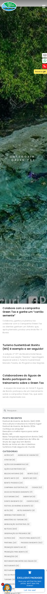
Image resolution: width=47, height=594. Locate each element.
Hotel (8, 510)
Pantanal (10, 543)
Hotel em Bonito (26, 510)
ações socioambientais (16, 464)
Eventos (32, 501)
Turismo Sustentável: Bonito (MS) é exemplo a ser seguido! (23, 347)
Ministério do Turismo (15, 519)
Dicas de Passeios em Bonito (18, 492)
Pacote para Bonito (29, 538)
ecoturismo (11, 496)
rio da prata (11, 575)
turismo (10, 579)
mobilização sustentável (17, 524)
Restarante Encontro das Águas (20, 561)
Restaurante (11, 566)
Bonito (33, 473)
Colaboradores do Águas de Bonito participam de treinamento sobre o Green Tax (23, 379)
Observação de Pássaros (17, 533)
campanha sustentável (16, 487)
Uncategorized (12, 584)
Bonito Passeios (13, 483)
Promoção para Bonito (16, 552)
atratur (9, 460)
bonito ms (30, 478)
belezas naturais (13, 473)
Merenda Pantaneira (14, 515)
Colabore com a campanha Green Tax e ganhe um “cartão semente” (23, 311)
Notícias (10, 529)
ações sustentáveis (14, 469)
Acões (9, 455)
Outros (9, 538)
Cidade (37, 487)
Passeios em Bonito (31, 543)
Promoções (11, 556)
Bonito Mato (11, 478)
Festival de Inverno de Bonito (18, 506)
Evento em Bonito (13, 501)
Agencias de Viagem (28, 455)
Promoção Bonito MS (15, 547)
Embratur (29, 496)
